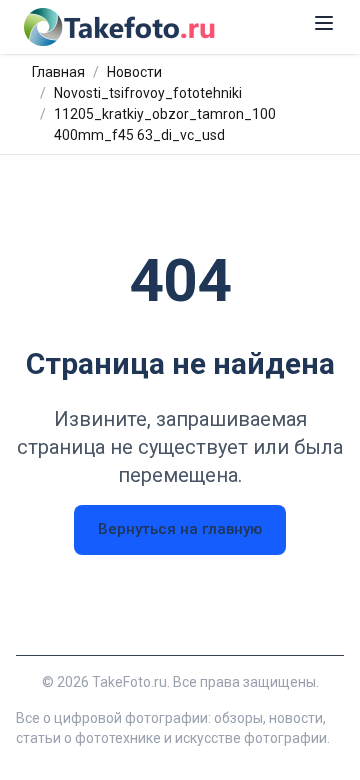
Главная (58, 72)
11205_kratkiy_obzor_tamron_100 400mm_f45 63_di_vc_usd (165, 124)
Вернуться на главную (180, 529)
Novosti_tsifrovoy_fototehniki (148, 93)
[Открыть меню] (324, 23)
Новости (134, 72)
